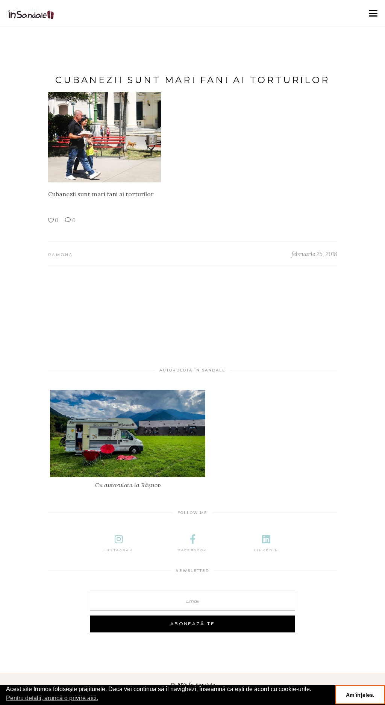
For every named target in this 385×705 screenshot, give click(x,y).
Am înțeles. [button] (360, 695)
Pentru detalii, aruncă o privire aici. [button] (52, 698)
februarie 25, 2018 (314, 254)
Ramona (60, 254)
